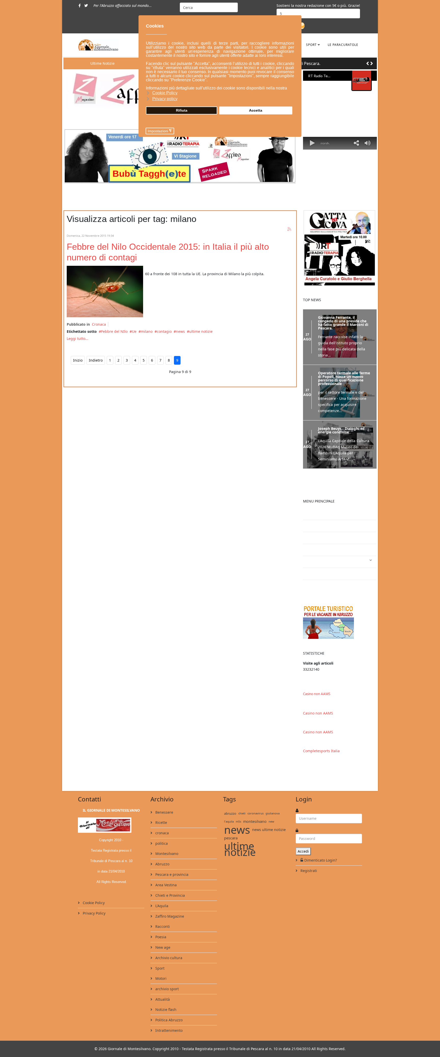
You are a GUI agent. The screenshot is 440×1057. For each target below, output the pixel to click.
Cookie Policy (93, 902)
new (271, 821)
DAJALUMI (316, 585)
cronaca (161, 832)
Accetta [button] (255, 110)
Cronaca (99, 324)
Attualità (162, 999)
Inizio (77, 360)
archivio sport (166, 988)
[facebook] (79, 5)
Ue (134, 331)
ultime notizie (201, 331)
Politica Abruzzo (168, 1020)
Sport (311, 45)
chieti (241, 813)
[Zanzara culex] (105, 291)
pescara (231, 837)
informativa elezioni (324, 549)
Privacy (313, 537)
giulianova (273, 813)
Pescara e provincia (171, 874)
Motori (160, 978)
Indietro (96, 360)
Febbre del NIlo (114, 331)
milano (147, 331)
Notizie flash (165, 1009)
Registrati (308, 870)
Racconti (162, 926)
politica (161, 843)
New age (162, 947)
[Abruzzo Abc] (340, 621)
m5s (238, 821)
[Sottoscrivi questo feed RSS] (289, 229)
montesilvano (255, 821)
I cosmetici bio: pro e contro (331, 513)
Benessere (163, 812)
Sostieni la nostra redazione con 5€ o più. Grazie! (318, 5)
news (180, 331)
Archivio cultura (168, 957)
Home (312, 525)
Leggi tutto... (77, 338)
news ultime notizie (269, 829)
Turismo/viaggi (320, 573)
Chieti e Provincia (169, 895)
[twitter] (86, 5)
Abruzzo (161, 864)
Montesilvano (166, 853)
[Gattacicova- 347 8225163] (340, 247)
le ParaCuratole (343, 45)
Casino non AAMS (316, 694)
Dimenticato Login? (320, 860)
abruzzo (230, 813)
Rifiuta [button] (181, 110)
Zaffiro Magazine (169, 916)
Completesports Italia (321, 750)
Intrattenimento (321, 561)
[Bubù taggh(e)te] (180, 155)
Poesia (160, 936)
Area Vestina (165, 884)
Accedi (303, 851)
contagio (164, 331)
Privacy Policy (93, 913)
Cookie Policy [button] (164, 93)
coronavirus (256, 813)
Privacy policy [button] (164, 99)
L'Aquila (161, 905)
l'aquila (229, 821)
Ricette (160, 822)
